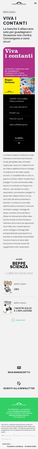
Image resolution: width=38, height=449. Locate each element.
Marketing (8, 439)
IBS (19, 143)
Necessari (8, 436)
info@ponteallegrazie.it (21, 411)
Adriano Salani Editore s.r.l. (19, 415)
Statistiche (31, 436)
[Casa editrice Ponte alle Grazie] (19, 3)
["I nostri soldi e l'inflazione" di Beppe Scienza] (7, 307)
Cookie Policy (6, 444)
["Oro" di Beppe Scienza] (7, 287)
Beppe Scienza (9, 12)
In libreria (19, 138)
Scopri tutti (20, 320)
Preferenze (19, 436)
